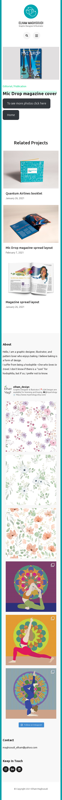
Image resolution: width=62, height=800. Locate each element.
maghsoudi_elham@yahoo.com (20, 747)
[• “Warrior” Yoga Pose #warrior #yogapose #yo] (31, 640)
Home (11, 115)
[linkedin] (19, 769)
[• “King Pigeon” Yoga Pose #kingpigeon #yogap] (31, 586)
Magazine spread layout (22, 302)
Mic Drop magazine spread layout (29, 247)
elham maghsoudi (31, 23)
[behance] (12, 769)
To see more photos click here (26, 103)
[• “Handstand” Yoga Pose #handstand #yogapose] (31, 693)
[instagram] (6, 769)
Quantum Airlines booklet (24, 193)
